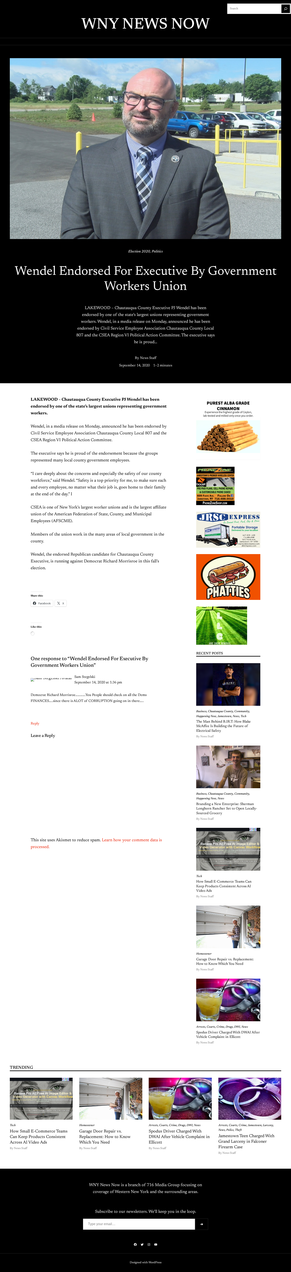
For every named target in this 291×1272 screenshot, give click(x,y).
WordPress (154, 1262)
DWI (237, 1027)
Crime (220, 1027)
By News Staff (145, 358)
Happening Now (206, 716)
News (236, 716)
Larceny (268, 1125)
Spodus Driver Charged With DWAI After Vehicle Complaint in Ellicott (228, 1035)
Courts (211, 1027)
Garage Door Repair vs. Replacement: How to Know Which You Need (225, 962)
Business (201, 711)
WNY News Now (145, 25)
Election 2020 (139, 251)
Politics (157, 251)
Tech (243, 716)
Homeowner (204, 953)
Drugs (229, 1027)
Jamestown (224, 716)
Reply (35, 723)
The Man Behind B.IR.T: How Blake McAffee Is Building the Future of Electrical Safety (223, 726)
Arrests (200, 1027)
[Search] (285, 8)
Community (241, 711)
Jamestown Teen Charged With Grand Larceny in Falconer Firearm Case (246, 1141)
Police (230, 1130)
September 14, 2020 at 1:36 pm (98, 682)
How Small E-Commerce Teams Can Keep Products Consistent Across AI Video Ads (224, 886)
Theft (238, 1130)
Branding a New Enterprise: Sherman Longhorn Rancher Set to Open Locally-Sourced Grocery (226, 808)
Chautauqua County (220, 711)
